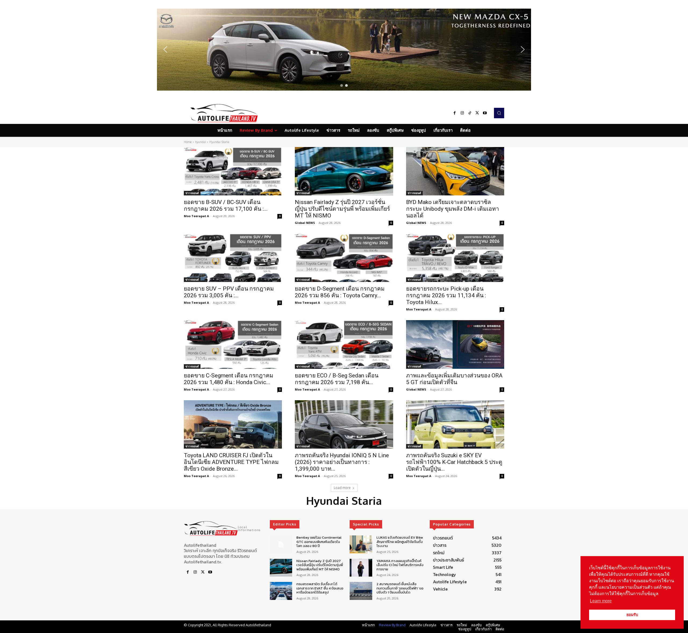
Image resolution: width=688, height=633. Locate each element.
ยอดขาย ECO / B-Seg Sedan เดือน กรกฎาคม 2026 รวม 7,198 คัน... (336, 378)
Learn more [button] (601, 601)
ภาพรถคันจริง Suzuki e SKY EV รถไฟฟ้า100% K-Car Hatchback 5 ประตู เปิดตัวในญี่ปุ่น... (454, 462)
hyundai (200, 142)
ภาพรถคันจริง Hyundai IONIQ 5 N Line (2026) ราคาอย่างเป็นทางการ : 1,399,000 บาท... (342, 462)
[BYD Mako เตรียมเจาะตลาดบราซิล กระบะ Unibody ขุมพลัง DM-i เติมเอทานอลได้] (455, 171)
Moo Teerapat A (196, 216)
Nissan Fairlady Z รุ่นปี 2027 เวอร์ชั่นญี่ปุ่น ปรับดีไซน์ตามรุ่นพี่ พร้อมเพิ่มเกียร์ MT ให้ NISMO (342, 209)
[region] (344, 50)
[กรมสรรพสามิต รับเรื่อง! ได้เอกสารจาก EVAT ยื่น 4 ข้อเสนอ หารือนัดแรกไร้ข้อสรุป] (281, 591)
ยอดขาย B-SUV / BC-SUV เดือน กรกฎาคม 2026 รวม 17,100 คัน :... (226, 205)
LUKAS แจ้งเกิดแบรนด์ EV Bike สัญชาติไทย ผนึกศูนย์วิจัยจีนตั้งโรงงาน (400, 541)
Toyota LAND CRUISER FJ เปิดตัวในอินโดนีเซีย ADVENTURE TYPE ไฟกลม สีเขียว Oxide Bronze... (231, 462)
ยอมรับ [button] (632, 615)
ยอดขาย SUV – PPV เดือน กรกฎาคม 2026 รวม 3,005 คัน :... (229, 292)
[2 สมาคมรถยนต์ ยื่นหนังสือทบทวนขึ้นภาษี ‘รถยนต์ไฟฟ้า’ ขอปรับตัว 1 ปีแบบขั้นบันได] (361, 591)
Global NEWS (305, 223)
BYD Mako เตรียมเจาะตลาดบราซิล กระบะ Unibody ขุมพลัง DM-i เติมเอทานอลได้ (452, 209)
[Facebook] (454, 113)
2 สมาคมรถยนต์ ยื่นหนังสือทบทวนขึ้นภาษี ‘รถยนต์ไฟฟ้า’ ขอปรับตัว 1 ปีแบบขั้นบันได (400, 588)
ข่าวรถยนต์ (192, 193)
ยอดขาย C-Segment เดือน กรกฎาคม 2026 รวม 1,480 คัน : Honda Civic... (228, 378)
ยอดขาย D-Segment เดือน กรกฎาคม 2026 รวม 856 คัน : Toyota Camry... (340, 292)
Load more (342, 487)
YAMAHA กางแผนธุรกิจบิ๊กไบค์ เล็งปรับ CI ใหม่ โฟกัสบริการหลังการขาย (400, 565)
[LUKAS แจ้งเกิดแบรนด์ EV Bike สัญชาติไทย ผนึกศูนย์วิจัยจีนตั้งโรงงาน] (361, 544)
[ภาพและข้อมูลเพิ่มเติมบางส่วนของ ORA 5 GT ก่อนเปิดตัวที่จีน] (455, 344)
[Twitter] (477, 113)
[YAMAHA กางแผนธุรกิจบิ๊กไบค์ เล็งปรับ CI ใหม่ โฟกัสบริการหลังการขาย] (361, 568)
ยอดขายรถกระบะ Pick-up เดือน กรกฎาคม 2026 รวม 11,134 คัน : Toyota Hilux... (446, 295)
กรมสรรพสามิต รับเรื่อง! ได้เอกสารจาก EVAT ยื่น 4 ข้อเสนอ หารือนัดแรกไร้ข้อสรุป (319, 588)
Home (188, 142)
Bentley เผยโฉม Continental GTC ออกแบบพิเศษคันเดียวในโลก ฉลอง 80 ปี (319, 541)
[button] (344, 50)
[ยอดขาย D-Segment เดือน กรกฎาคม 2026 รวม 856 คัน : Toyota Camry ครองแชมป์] (344, 258)
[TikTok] (470, 113)
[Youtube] (485, 113)
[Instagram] (462, 113)
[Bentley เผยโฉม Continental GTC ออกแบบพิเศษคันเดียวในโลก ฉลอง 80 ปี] (281, 544)
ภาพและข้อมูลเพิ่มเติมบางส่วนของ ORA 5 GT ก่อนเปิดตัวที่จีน (454, 378)
